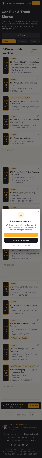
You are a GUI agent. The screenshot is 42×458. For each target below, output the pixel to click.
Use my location (21, 235)
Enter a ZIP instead (21, 240)
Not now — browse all (21, 245)
